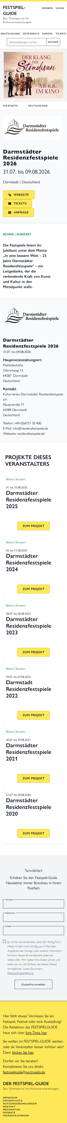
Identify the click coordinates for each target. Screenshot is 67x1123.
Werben (47, 8)
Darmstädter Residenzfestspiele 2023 (28, 626)
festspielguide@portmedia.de (24, 1071)
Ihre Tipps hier (36, 1032)
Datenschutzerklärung (20, 973)
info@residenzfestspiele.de (30, 428)
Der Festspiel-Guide (26, 1083)
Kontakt (9, 1106)
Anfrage (21, 212)
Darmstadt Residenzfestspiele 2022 (28, 689)
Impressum (10, 1097)
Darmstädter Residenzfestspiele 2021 (28, 752)
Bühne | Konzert (17, 234)
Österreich (31, 33)
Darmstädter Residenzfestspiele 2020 (28, 807)
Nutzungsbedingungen (20, 1103)
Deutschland (10, 33)
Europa (47, 33)
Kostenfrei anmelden (33, 984)
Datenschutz (12, 1100)
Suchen (53, 42)
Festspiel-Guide (14, 10)
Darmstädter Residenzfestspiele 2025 (28, 499)
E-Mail (8, 926)
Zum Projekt (33, 526)
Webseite (21, 194)
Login (60, 8)
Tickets (61, 33)
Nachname (10, 912)
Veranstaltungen (16, 1115)
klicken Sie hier (23, 1052)
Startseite (10, 105)
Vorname (9, 899)
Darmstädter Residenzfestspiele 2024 (28, 562)
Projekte (9, 1112)
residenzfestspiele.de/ (31, 433)
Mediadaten (11, 1109)
